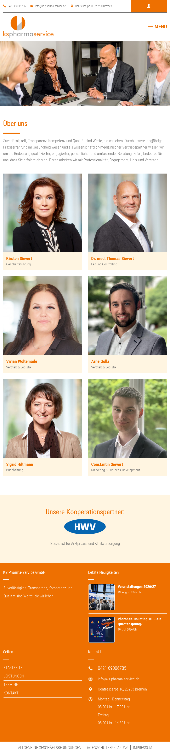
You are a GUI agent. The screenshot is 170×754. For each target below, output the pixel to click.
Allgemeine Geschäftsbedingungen (49, 747)
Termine (11, 684)
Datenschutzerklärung (107, 747)
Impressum (142, 747)
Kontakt (11, 693)
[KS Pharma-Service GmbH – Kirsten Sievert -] (28, 27)
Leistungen (14, 676)
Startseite (13, 667)
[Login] (149, 6)
